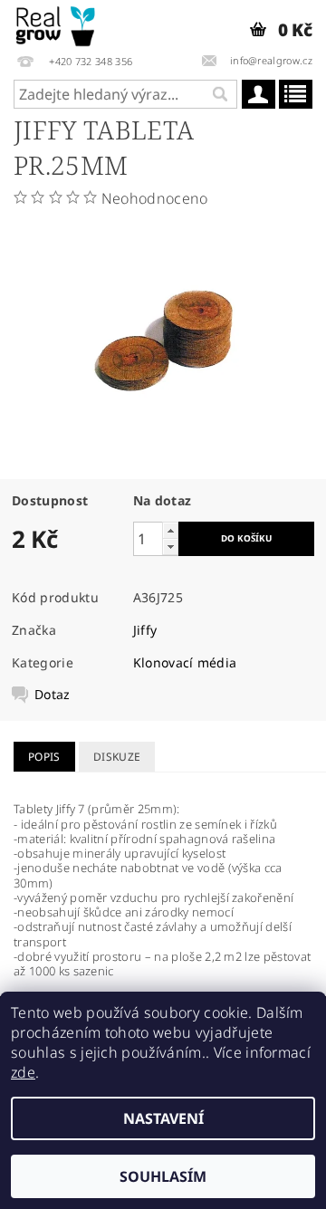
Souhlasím (163, 1176)
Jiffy (145, 629)
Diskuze (116, 756)
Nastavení (163, 1118)
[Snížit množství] (170, 546)
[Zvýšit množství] (170, 530)
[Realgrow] (57, 23)
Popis (44, 756)
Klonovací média (185, 662)
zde (23, 1072)
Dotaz (52, 694)
